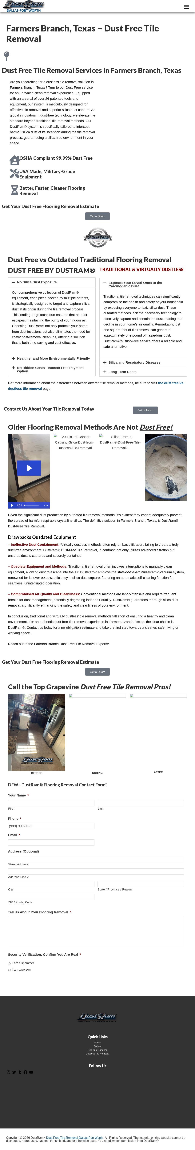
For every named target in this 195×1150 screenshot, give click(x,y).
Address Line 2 (18, 876)
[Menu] (186, 7)
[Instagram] (8, 1073)
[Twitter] (14, 1073)
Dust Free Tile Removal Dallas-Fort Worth (74, 1137)
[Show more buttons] (46, 505)
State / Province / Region (115, 889)
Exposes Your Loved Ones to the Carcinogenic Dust (135, 284)
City (11, 889)
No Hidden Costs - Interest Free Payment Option (50, 369)
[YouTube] (31, 1073)
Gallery (97, 1046)
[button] (51, 282)
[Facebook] (25, 1073)
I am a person (21, 969)
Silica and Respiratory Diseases (134, 362)
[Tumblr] (20, 1073)
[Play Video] (12, 505)
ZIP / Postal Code (20, 902)
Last (101, 808)
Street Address (18, 864)
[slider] (32, 505)
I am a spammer (23, 963)
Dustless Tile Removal (97, 1053)
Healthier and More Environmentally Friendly (53, 358)
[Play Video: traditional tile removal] (29, 468)
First (11, 808)
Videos (97, 1042)
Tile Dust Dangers (97, 1050)
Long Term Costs (123, 372)
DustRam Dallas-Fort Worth (24, 6)
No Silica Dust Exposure (37, 282)
